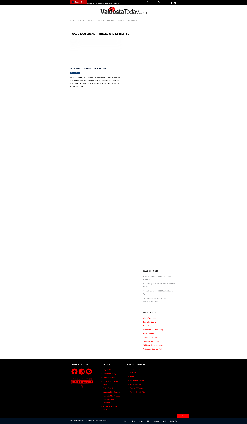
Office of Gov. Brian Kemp (153, 330)
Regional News (75, 73)
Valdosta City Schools (151, 337)
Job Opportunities (137, 380)
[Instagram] (175, 3)
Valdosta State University (153, 345)
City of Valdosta (149, 318)
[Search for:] (149, 2)
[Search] (159, 2)
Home (72, 20)
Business (110, 20)
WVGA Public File (137, 392)
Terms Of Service (137, 388)
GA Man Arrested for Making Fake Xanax (89, 68)
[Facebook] (171, 3)
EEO (132, 376)
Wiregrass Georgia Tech (152, 349)
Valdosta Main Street (151, 341)
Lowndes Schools (150, 326)
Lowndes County (150, 322)
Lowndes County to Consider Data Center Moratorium (103, 3)
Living (100, 20)
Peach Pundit (148, 333)
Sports (89, 20)
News (80, 20)
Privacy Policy (135, 384)
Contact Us (131, 20)
